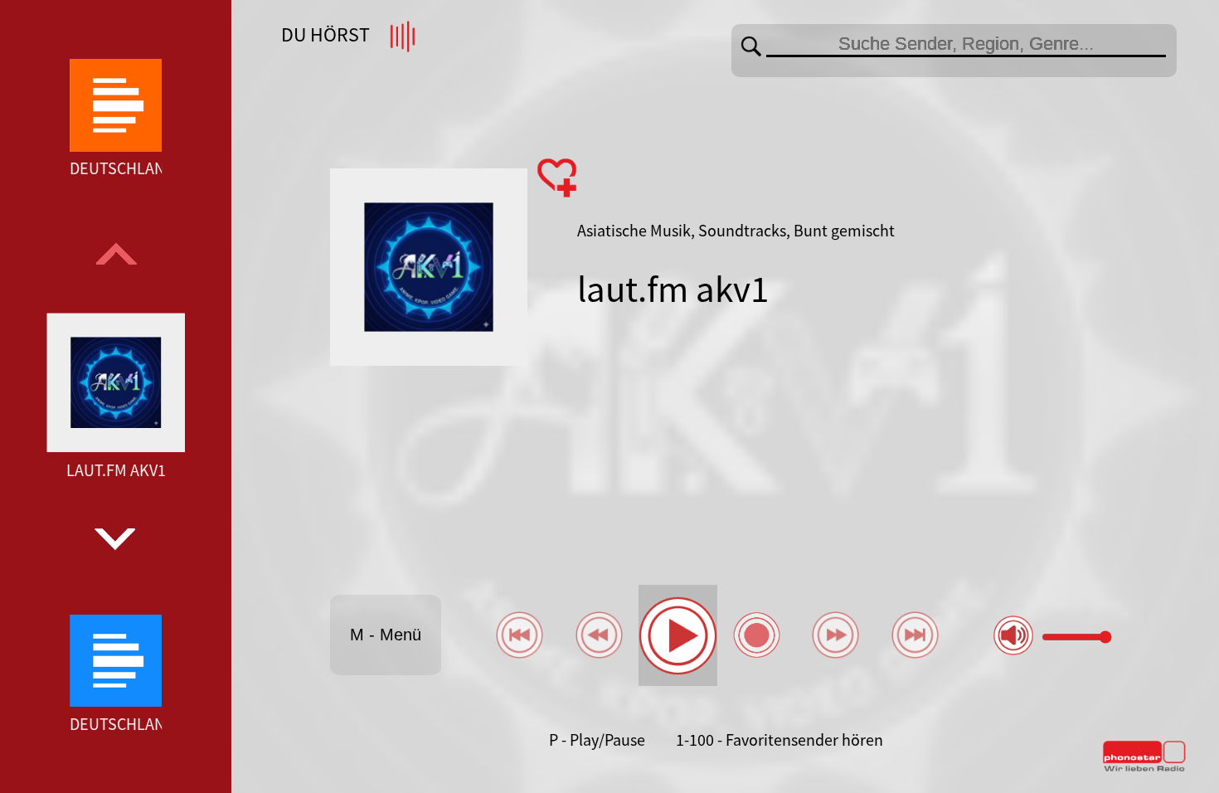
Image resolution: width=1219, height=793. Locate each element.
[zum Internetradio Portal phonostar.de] (1144, 768)
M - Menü (385, 634)
